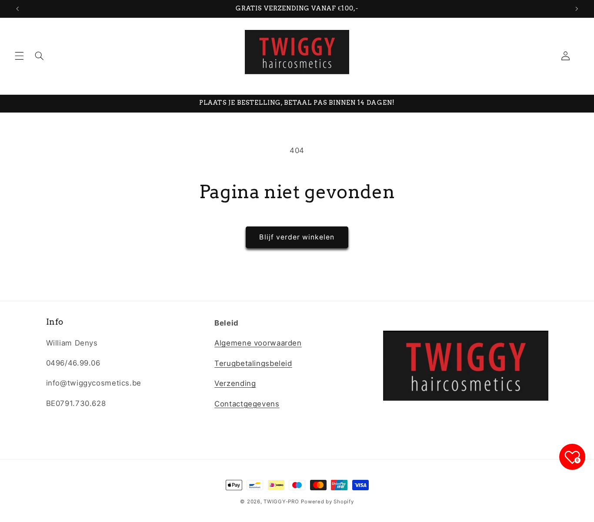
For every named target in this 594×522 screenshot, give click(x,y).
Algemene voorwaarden (258, 343)
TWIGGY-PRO (281, 502)
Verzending (235, 383)
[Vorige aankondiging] (17, 8)
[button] (19, 56)
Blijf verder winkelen (296, 237)
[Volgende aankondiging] (576, 8)
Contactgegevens (246, 403)
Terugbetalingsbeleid (253, 363)
